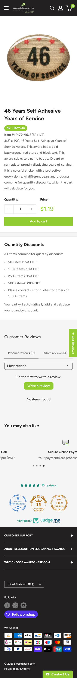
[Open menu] (6, 8)
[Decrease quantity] (8, 209)
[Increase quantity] (31, 209)
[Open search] (52, 8)
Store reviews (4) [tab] (55, 353)
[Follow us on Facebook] (7, 605)
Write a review (38, 386)
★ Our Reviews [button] (73, 343)
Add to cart (38, 221)
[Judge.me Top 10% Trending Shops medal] (59, 503)
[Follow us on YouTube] (24, 605)
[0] (69, 8)
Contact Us (59, 674)
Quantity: (11, 199)
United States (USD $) (20, 584)
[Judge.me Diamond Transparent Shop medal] (18, 503)
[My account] (60, 8)
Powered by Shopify (17, 668)
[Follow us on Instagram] (15, 605)
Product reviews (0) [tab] (21, 353)
